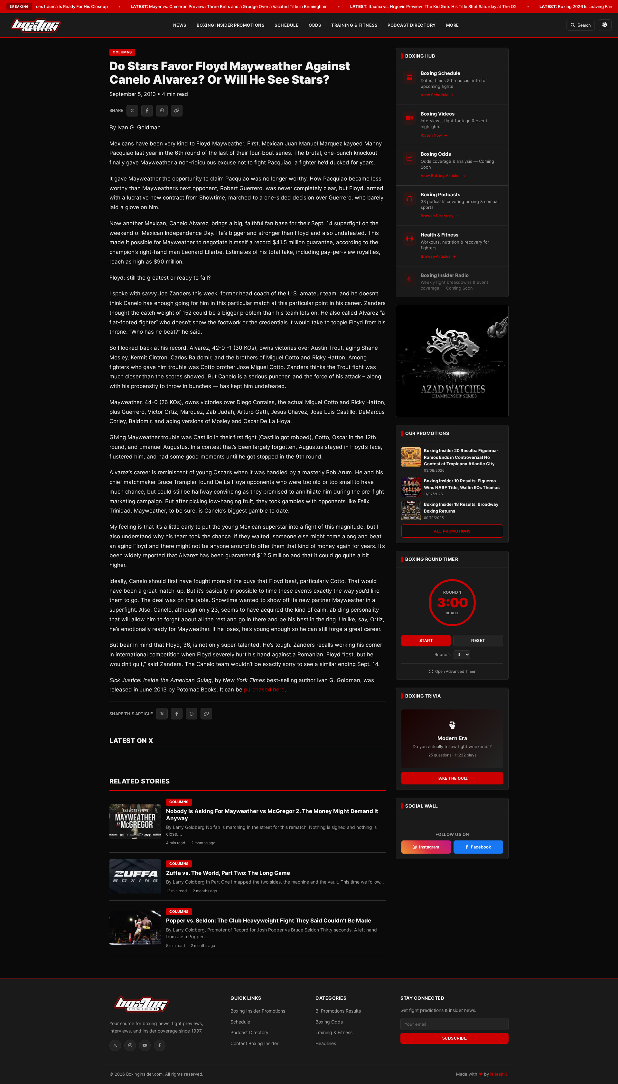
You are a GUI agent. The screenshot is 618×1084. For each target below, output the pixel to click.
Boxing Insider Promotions (231, 25)
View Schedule (435, 94)
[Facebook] (159, 1045)
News (179, 25)
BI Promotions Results (338, 1011)
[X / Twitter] (115, 1045)
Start (426, 640)
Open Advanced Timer (454, 671)
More (452, 25)
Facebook (481, 846)
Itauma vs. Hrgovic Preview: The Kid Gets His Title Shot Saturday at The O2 (433, 6)
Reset (478, 640)
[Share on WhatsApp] (162, 110)
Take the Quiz (452, 778)
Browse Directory (437, 215)
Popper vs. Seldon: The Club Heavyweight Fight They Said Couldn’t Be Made (268, 920)
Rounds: (443, 654)
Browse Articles (436, 256)
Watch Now (432, 135)
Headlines (325, 1043)
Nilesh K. (499, 1074)
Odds (315, 25)
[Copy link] (177, 110)
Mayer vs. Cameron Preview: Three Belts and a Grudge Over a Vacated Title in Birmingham (229, 6)
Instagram (429, 846)
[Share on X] (132, 110)
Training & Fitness (354, 25)
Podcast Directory (412, 25)
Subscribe (454, 1038)
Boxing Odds (329, 1021)
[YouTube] (145, 1045)
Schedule (286, 25)
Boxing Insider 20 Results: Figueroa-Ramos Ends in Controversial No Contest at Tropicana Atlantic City (461, 457)
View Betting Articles (441, 175)
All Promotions (452, 531)
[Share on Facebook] (147, 110)
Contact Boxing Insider (254, 1043)
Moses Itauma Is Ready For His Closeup (59, 6)
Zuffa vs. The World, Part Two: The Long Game (228, 873)
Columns (122, 52)
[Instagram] (130, 1045)
